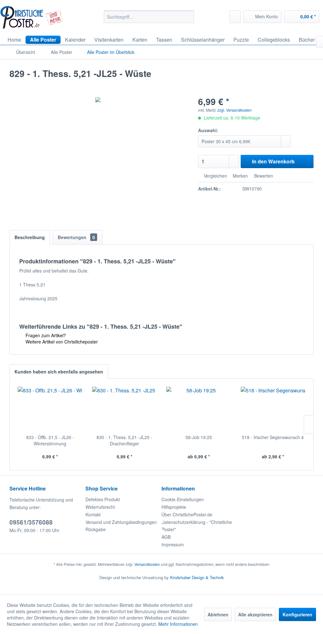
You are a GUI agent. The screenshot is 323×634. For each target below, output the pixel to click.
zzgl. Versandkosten (234, 110)
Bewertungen (76, 237)
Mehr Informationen (178, 624)
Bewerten (263, 176)
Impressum (173, 544)
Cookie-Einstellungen (183, 499)
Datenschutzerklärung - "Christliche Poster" (197, 526)
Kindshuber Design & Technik (197, 577)
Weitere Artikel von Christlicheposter (61, 341)
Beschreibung (30, 237)
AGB (166, 537)
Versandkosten (147, 564)
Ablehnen (218, 614)
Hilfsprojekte (174, 507)
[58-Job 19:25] (198, 409)
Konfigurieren (297, 614)
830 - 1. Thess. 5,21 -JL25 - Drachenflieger (124, 440)
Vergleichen (215, 176)
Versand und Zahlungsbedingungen (121, 522)
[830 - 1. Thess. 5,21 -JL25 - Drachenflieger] (124, 409)
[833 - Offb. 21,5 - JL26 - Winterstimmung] (50, 409)
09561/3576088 (31, 522)
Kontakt (93, 514)
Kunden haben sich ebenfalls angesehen (59, 371)
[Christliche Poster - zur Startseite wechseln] (31, 17)
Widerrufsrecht (100, 507)
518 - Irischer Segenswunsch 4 (273, 437)
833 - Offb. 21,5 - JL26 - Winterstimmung (50, 440)
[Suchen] (188, 16)
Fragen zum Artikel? (45, 335)
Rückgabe (95, 529)
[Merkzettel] (235, 16)
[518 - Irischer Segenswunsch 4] (273, 409)
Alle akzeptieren (255, 614)
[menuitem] (149, 16)
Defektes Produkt (102, 499)
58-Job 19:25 (198, 437)
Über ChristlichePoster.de (187, 514)
